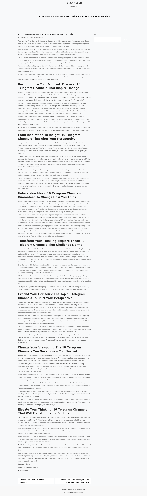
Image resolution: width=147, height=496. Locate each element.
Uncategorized (25, 470)
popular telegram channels (28, 467)
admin (40, 37)
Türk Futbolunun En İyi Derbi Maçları (33, 481)
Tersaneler (73, 2)
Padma (68, 492)
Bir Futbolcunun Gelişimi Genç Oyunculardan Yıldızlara (75, 481)
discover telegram (25, 464)
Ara (95, 35)
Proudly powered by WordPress (73, 490)
